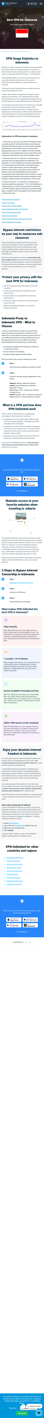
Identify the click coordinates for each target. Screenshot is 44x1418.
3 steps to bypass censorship (11, 212)
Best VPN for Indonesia (9, 215)
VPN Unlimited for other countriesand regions (17, 219)
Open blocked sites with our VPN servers (15, 209)
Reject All (12, 1408)
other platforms (22, 491)
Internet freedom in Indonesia (11, 222)
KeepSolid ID (19, 825)
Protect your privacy (8, 202)
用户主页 (34, 4)
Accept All (22, 1413)
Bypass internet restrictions (11, 199)
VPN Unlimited (13, 823)
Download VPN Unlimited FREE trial (21, 583)
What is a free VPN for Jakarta (12, 206)
